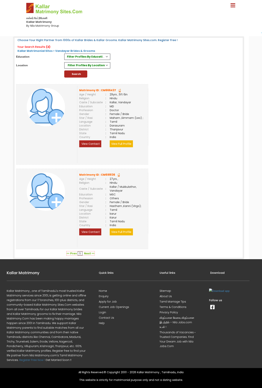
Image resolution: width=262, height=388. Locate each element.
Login (102, 312)
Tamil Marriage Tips (173, 302)
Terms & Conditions (173, 307)
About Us (166, 296)
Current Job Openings (114, 307)
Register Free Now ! (32, 360)
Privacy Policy (169, 312)
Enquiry (104, 296)
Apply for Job (108, 302)
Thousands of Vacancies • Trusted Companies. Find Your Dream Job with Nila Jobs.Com (177, 339)
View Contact (90, 144)
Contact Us (106, 318)
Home (103, 291)
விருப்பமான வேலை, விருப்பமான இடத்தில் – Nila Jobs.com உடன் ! (177, 322)
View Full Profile (121, 144)
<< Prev (72, 253)
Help (102, 323)
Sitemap (165, 291)
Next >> (89, 253)
